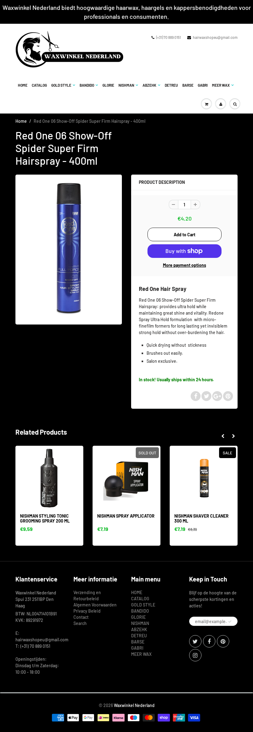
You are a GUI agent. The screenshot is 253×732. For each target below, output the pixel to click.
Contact (81, 617)
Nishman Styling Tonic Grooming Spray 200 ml (45, 518)
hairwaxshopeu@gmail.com (215, 37)
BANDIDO (87, 85)
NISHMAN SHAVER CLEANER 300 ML (201, 518)
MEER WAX (221, 85)
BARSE (187, 85)
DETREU (171, 85)
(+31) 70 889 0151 (168, 37)
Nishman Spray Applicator (126, 516)
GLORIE (108, 85)
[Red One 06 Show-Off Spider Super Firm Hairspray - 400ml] (68, 248)
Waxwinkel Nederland (134, 705)
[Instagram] (195, 655)
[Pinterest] (223, 641)
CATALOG (39, 85)
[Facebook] (209, 641)
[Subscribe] (230, 622)
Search (80, 623)
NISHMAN (126, 85)
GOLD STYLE (61, 85)
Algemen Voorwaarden (95, 604)
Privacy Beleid (87, 611)
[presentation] (222, 436)
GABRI (203, 85)
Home (21, 121)
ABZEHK (149, 85)
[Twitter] (195, 641)
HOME (22, 85)
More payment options (184, 265)
